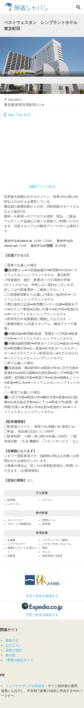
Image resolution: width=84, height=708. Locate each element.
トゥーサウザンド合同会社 (25, 686)
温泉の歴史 (14, 650)
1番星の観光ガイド (19, 660)
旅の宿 (10, 655)
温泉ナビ (12, 640)
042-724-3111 (19, 114)
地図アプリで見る (42, 186)
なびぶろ (12, 645)
